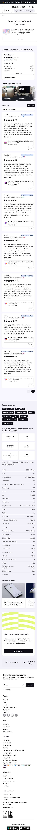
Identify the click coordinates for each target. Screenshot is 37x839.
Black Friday (6, 786)
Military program (7, 753)
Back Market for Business (10, 760)
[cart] (33, 7)
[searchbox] (25, 11)
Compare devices (8, 778)
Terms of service (7, 794)
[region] (18, 94)
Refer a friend (7, 740)
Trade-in (5, 748)
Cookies (5, 799)
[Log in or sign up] (29, 7)
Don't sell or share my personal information (15, 802)
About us (5, 699)
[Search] (15, 10)
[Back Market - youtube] (12, 715)
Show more (7, 137)
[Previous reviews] (28, 391)
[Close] (34, 2)
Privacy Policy (7, 804)
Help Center (6, 727)
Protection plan (7, 745)
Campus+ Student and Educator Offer (13, 750)
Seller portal (6, 758)
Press (4, 702)
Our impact (6, 704)
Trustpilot (5, 712)
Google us (21, 643)
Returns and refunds (8, 732)
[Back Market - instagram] (4, 715)
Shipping (5, 729)
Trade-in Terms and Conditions (11, 797)
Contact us (6, 724)
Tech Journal (6, 776)
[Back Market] (18, 7)
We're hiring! (6, 710)
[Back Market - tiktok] (8, 715)
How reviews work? (10, 77)
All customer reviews (9, 781)
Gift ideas (5, 783)
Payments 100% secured (10, 763)
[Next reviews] (33, 391)
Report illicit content (8, 807)
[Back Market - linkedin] (16, 715)
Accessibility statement (9, 707)
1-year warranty (7, 743)
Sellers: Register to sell (9, 755)
